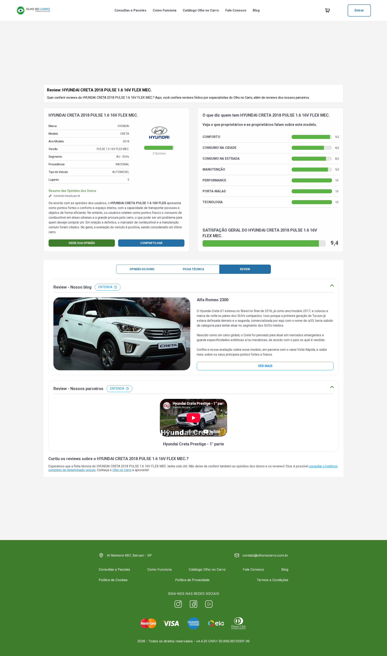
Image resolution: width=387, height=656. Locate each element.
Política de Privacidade (192, 580)
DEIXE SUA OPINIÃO (82, 243)
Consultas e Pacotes (130, 10)
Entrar (359, 10)
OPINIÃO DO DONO (142, 269)
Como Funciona (164, 10)
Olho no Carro (121, 470)
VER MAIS (265, 366)
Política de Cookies (113, 580)
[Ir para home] (33, 10)
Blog (256, 10)
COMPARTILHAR (151, 243)
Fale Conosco (235, 10)
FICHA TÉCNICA (193, 269)
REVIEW (245, 269)
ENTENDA (105, 287)
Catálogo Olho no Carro (201, 10)
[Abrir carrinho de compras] (328, 10)
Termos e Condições (272, 580)
